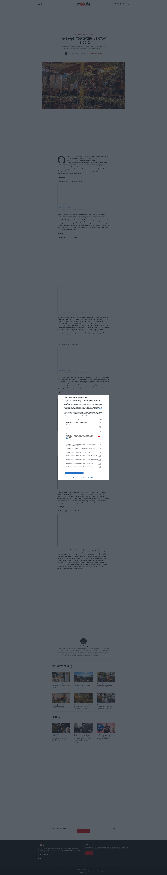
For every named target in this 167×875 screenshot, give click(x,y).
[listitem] (83, 419)
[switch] (99, 422)
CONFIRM (74, 473)
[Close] (106, 397)
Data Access (83, 477)
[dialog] (83, 437)
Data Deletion (76, 477)
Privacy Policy (91, 477)
